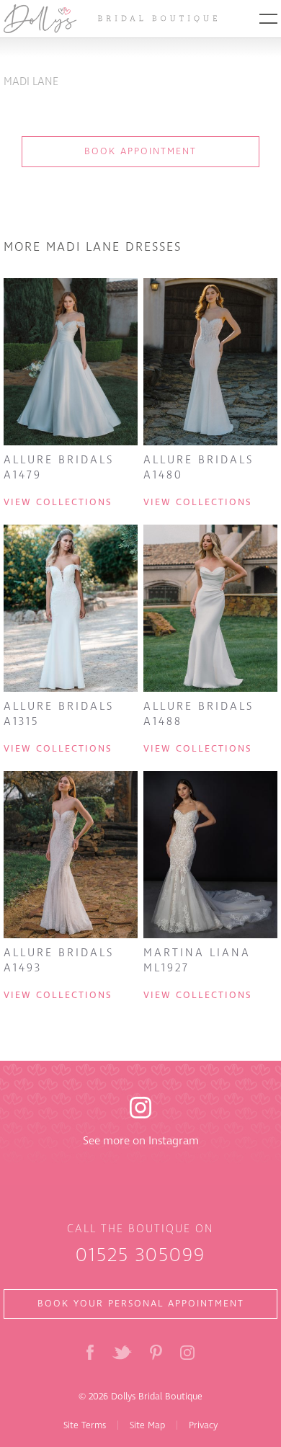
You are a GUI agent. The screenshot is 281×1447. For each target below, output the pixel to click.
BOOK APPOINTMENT (140, 151)
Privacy (203, 1425)
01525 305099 (140, 1255)
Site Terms (84, 1425)
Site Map (147, 1425)
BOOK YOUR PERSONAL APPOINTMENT (140, 1303)
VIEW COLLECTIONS (58, 502)
